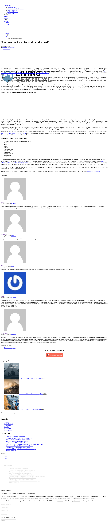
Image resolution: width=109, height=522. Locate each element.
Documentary (7, 425)
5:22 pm (13, 297)
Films (6, 16)
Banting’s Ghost (11, 7)
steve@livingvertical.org (93, 171)
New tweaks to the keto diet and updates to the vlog (19, 446)
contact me (60, 501)
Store (6, 21)
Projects (7, 5)
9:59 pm (13, 267)
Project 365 (10, 13)
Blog (6, 18)
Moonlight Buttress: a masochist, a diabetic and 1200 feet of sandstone (24, 444)
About (6, 24)
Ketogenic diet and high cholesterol (15, 436)
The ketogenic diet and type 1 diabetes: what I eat (19, 438)
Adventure (7, 422)
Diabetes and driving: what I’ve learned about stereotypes (21, 449)
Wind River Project (12, 10)
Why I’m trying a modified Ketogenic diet (17, 441)
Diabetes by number (11, 450)
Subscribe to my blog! (10, 348)
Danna (2, 296)
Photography (7, 428)
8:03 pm (13, 334)
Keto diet (4, 47)
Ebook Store (4, 514)
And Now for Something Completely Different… (19, 447)
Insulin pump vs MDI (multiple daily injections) (18, 443)
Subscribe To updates (6, 504)
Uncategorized (11, 47)
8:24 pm (13, 203)
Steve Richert (6, 49)
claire (2, 202)
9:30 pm (13, 236)
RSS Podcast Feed (5, 510)
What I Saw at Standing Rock (15, 9)
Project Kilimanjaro (12, 12)
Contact (7, 22)
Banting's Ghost (8, 424)
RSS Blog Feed (4, 507)
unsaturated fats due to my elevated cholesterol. (13, 133)
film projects (76, 501)
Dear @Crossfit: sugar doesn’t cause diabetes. (18, 439)
